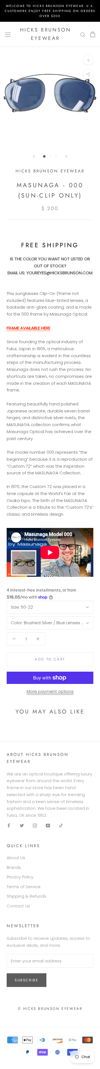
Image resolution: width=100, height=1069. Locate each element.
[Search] (82, 34)
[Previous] (34, 156)
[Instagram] (35, 825)
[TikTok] (61, 825)
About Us (16, 858)
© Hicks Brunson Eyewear (50, 1008)
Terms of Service (24, 887)
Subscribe (26, 980)
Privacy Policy (20, 877)
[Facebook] (9, 825)
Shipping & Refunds (26, 896)
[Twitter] (22, 825)
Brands (14, 867)
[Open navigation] (8, 34)
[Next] (66, 156)
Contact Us (18, 906)
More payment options (50, 691)
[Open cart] (92, 34)
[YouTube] (48, 825)
